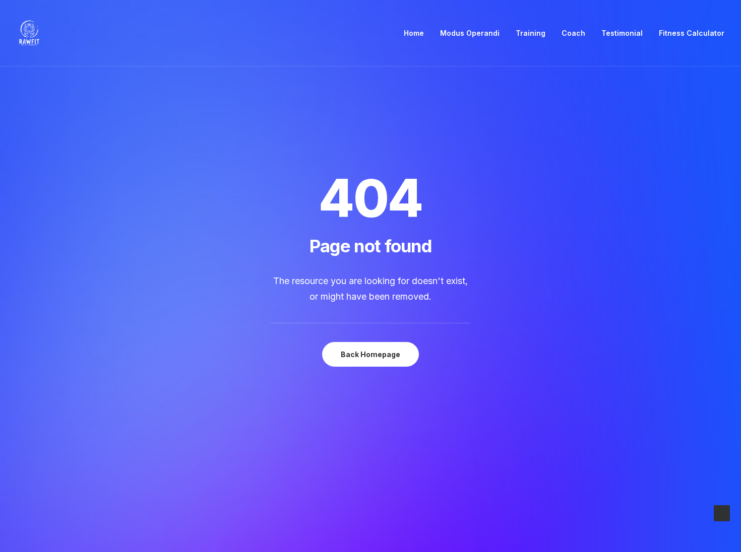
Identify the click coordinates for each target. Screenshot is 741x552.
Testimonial (622, 33)
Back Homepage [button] (370, 354)
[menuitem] (417, 33)
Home (414, 33)
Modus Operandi (470, 33)
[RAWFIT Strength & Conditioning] (29, 33)
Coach (573, 33)
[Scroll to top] (722, 512)
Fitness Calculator (691, 33)
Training (530, 33)
